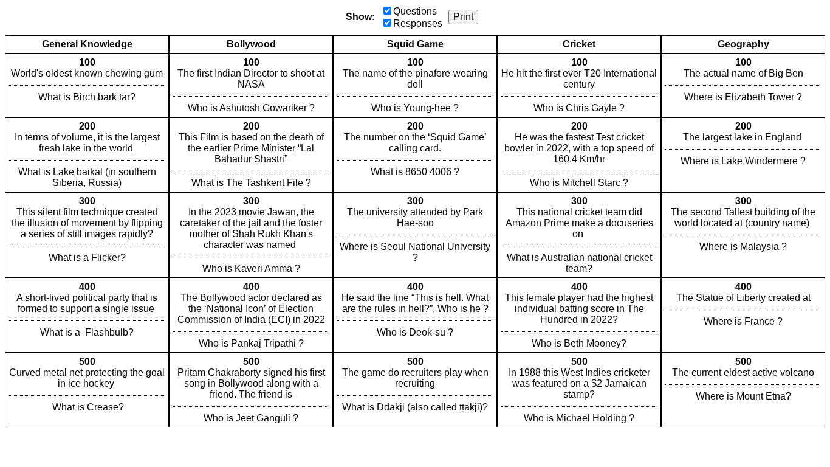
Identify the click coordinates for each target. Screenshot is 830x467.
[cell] (87, 85)
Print (463, 17)
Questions (415, 11)
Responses (417, 23)
